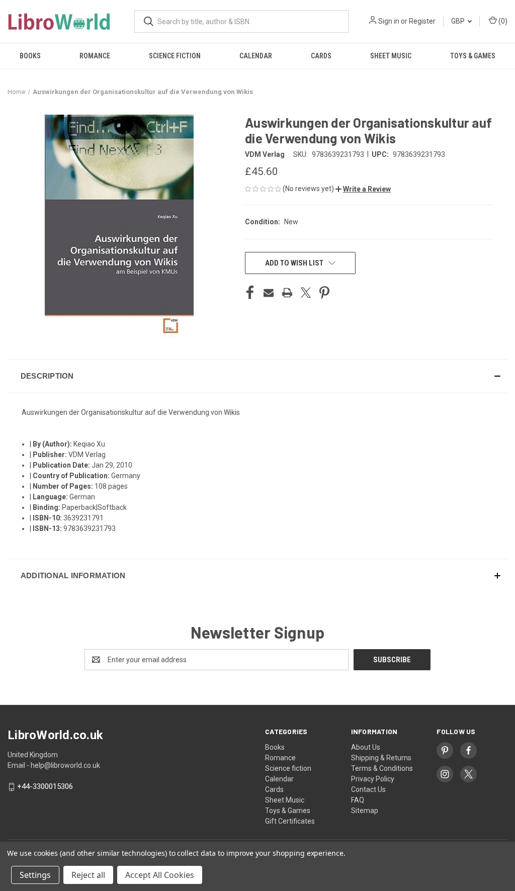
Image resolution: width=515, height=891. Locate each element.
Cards (321, 56)
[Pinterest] (324, 293)
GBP (458, 21)
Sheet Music (390, 56)
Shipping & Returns (381, 758)
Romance (94, 56)
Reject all (88, 874)
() (502, 21)
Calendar (255, 56)
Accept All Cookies (159, 874)
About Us (365, 747)
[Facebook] (250, 293)
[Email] (269, 293)
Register (422, 21)
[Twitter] (306, 293)
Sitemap (364, 811)
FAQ (357, 800)
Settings (35, 874)
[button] (363, 189)
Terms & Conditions (382, 768)
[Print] (287, 293)
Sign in (388, 21)
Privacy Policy (372, 779)
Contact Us (368, 789)
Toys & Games (472, 56)
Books (30, 56)
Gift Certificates (290, 821)
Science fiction (175, 56)
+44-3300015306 (45, 786)
